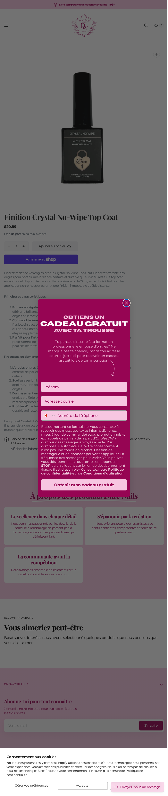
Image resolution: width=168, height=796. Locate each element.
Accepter (83, 785)
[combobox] (47, 415)
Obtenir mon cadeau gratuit (82, 485)
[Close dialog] (125, 303)
